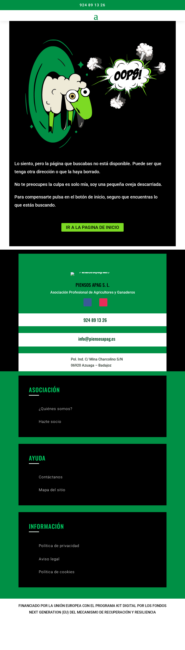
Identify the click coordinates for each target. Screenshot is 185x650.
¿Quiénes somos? (55, 408)
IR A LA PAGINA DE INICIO (92, 227)
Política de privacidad (59, 545)
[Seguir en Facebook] (87, 302)
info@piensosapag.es (96, 338)
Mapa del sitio (52, 490)
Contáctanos (51, 477)
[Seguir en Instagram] (103, 302)
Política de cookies (57, 572)
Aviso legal (49, 559)
